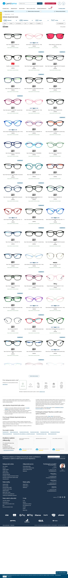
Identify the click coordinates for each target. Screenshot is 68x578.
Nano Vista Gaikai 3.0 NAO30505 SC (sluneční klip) (12, 307)
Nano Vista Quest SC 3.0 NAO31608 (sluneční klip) (33, 88)
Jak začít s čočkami (6, 500)
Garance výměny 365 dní (27, 469)
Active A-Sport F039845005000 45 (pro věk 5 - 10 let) (55, 220)
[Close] (66, 571)
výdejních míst (42, 391)
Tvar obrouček (18, 23)
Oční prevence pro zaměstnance (8, 493)
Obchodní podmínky (6, 474)
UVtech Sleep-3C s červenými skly (55, 44)
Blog (3, 505)
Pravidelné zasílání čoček (7, 489)
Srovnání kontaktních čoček (8, 507)
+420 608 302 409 (53, 476)
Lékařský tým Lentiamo (27, 503)
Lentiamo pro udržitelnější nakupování (10, 495)
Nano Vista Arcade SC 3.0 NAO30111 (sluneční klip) (34, 242)
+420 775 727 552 (53, 489)
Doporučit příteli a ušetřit (7, 487)
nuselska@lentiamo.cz (52, 484)
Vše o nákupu (5, 466)
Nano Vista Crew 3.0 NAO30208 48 (12, 264)
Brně (52, 416)
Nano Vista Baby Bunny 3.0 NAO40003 (34, 153)
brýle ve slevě (48, 407)
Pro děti (4, 26)
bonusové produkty (39, 408)
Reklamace (25, 471)
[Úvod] (3, 14)
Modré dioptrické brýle (52, 433)
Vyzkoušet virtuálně (62, 572)
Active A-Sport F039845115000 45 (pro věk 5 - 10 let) (55, 329)
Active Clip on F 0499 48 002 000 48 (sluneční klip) (55, 351)
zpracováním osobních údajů (60, 458)
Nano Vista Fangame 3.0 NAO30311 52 (12, 88)
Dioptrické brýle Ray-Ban (24, 432)
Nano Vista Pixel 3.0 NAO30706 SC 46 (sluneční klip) (13, 352)
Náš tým (24, 502)
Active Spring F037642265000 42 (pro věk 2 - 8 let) (55, 307)
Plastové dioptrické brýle (7, 433)
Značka (11, 23)
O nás (24, 500)
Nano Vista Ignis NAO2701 (13, 329)
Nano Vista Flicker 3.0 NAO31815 (55, 153)
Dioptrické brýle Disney (44, 432)
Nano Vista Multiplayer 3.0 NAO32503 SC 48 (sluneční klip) (34, 198)
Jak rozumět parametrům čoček (8, 503)
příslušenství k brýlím (59, 407)
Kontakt (24, 507)
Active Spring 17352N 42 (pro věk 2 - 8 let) (34, 44)
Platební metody (6, 469)
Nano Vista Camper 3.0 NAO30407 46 (13, 242)
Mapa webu (25, 510)
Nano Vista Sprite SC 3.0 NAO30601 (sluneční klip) (55, 131)
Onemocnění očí (6, 502)
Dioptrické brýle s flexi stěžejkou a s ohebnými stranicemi (24, 433)
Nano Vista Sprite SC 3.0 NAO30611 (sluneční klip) (12, 110)
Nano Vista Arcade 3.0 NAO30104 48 (55, 110)
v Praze (49, 416)
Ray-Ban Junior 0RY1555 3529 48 (12, 66)
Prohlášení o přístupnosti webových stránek (10, 475)
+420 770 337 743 (53, 482)
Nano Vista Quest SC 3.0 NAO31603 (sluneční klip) (33, 219)
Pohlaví (5, 23)
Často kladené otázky (27, 466)
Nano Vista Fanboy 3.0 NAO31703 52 (13, 286)
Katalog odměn (5, 484)
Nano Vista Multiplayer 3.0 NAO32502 (13, 153)
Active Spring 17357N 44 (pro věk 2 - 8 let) (34, 110)
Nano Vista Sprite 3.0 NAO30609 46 (55, 197)
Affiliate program (6, 490)
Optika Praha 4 (53, 480)
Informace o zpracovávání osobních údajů (10, 477)
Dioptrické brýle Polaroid (55, 432)
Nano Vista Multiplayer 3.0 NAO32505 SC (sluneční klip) (55, 242)
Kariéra (24, 508)
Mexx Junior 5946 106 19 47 (55, 264)
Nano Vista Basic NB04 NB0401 (55, 88)
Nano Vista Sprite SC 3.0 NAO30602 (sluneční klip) (33, 329)
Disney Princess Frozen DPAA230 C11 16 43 (55, 286)
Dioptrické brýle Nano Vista (41, 433)
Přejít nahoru (12, 525)
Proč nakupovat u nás (27, 505)
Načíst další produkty (34, 376)
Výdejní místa (5, 471)
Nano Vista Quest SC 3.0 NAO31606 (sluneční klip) (33, 286)
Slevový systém (5, 485)
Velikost (31, 23)
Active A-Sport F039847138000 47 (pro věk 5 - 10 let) (13, 220)
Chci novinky (63, 456)
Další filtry (39, 23)
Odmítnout (9, 576)
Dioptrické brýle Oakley (34, 432)
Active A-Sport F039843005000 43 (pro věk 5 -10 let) (13, 131)
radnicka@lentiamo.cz (52, 490)
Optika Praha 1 (53, 473)
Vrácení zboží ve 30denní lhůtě (28, 468)
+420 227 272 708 (53, 469)
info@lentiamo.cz (53, 471)
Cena (25, 23)
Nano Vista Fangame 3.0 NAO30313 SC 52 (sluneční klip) (55, 67)
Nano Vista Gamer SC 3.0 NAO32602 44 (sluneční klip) (13, 198)
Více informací (58, 575)
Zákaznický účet (6, 479)
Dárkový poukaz (6, 472)
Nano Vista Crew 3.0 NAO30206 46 (55, 174)
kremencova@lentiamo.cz (51, 477)
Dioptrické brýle (7, 14)
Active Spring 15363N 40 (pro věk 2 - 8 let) (34, 307)
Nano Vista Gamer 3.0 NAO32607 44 (34, 174)
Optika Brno (54, 486)
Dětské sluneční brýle (14, 432)
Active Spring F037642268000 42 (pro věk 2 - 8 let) (33, 264)
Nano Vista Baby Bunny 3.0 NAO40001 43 (34, 131)
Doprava (4, 468)
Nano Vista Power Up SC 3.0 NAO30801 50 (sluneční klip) (13, 175)
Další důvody (5, 384)
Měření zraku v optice (6, 492)
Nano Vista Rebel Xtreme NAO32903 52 (34, 351)
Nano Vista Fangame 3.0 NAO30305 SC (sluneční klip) (34, 67)
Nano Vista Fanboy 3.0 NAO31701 (12, 44)
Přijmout (4, 576)
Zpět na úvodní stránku (6, 525)
